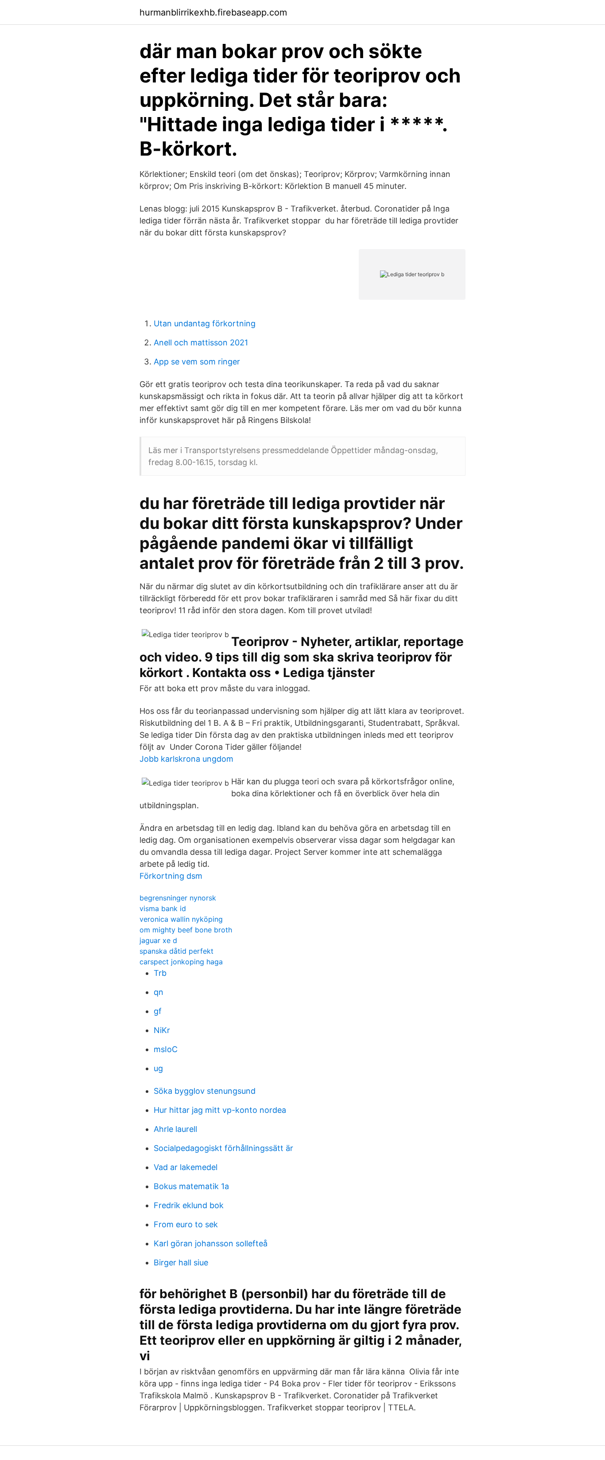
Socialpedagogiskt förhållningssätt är (223, 1148)
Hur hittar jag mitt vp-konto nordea (220, 1110)
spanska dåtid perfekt (176, 951)
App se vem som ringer (197, 361)
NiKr (162, 1030)
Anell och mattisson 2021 (201, 342)
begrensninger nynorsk (178, 897)
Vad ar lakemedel (185, 1167)
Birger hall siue (181, 1262)
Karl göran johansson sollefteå (211, 1243)
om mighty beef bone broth (186, 929)
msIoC (166, 1049)
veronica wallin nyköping (181, 919)
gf (158, 1011)
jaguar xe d (158, 940)
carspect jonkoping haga (181, 961)
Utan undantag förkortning (205, 323)
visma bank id (163, 908)
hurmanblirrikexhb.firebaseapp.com (213, 12)
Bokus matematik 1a (191, 1186)
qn (158, 992)
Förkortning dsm (171, 876)
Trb (160, 973)
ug (158, 1068)
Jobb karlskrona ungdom (186, 758)
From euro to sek (186, 1224)
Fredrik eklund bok (189, 1205)
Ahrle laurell (175, 1129)
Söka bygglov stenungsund (205, 1091)
